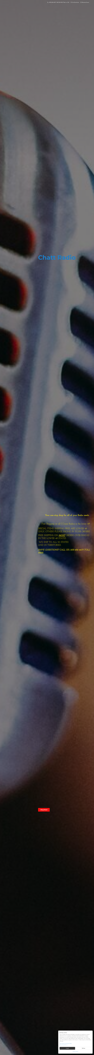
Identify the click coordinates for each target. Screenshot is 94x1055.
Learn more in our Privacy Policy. (66, 1043)
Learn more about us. (64, 1044)
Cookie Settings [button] (75, 1051)
